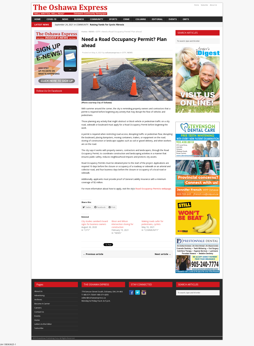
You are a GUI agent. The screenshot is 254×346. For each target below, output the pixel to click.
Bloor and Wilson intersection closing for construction (122, 224)
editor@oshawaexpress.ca (94, 297)
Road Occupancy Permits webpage (153, 188)
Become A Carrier (42, 303)
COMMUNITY (96, 19)
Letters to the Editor (43, 324)
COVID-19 (51, 19)
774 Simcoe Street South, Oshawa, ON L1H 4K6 (102, 291)
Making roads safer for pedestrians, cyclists (152, 223)
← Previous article (93, 254)
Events (173, 19)
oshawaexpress (112, 52)
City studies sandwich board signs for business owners (94, 223)
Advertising (39, 295)
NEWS (65, 19)
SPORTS (113, 19)
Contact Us (39, 311)
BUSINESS (79, 19)
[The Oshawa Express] (127, 9)
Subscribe (204, 5)
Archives (38, 299)
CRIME (126, 19)
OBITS (186, 19)
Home (196, 5)
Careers (38, 307)
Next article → (163, 254)
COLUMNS (141, 19)
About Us (213, 5)
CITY (124, 52)
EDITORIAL (157, 19)
